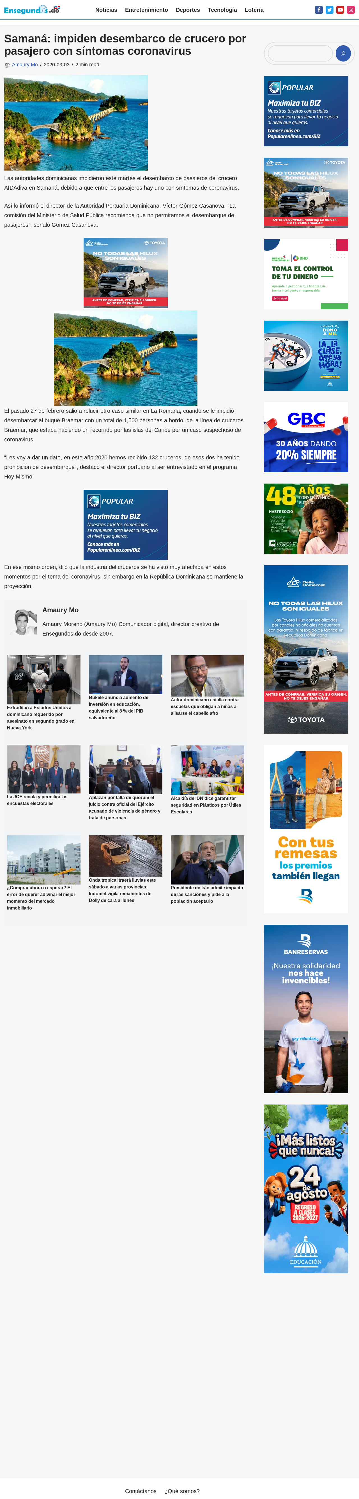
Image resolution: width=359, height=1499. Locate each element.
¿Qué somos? (182, 1491)
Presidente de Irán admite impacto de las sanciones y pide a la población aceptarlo (207, 894)
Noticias (106, 10)
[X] (329, 10)
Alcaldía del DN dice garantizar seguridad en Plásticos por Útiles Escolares (206, 805)
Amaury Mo (25, 64)
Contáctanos (141, 1491)
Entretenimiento (146, 10)
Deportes (188, 10)
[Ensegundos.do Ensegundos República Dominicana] (32, 9)
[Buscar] (343, 53)
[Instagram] (351, 10)
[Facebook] (319, 10)
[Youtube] (340, 10)
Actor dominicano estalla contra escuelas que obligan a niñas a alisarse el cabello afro (205, 706)
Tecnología (222, 10)
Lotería (254, 10)
